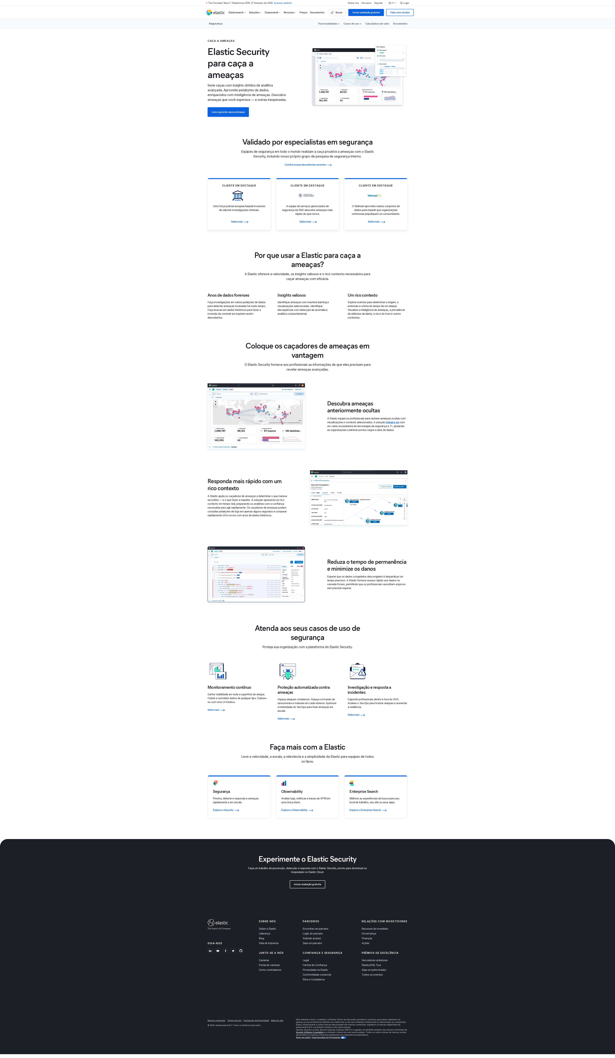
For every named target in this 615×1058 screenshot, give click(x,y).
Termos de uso (234, 1020)
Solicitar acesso (312, 938)
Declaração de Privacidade (256, 1020)
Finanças (367, 938)
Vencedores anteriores (375, 960)
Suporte (378, 3)
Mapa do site (277, 1020)
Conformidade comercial (317, 974)
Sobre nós (353, 3)
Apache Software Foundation (310, 1032)
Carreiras (264, 960)
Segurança (215, 23)
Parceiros (366, 3)
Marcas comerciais (216, 1020)
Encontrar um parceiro (315, 928)
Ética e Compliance (314, 979)
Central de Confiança (315, 965)
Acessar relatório (283, 3)
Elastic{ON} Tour (371, 965)
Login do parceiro (313, 933)
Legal (306, 960)
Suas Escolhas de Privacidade (326, 1037)
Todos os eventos (372, 974)
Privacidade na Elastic (315, 969)
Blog (261, 938)
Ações (365, 943)
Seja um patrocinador (374, 969)
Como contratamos (270, 969)
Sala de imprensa (269, 943)
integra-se (392, 422)
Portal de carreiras (269, 965)
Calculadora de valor (377, 23)
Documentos (317, 12)
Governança (369, 933)
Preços (303, 12)
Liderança (264, 933)
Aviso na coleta (303, 1037)
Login (406, 3)
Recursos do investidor (375, 928)
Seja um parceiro (312, 943)
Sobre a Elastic (267, 928)
